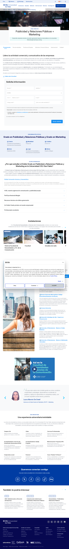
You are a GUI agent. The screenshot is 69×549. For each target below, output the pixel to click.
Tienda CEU (5, 531)
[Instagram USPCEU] (58, 521)
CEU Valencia (49, 529)
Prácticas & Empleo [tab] (28, 47)
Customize (33, 285)
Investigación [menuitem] (51, 5)
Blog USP (5, 529)
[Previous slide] (62, 228)
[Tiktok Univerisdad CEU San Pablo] (44, 479)
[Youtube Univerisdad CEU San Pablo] (38, 479)
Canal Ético (36, 534)
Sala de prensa (60, 537)
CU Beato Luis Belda (61, 531)
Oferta (9, 9)
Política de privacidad (13, 546)
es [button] (60, 1)
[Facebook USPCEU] (61, 521)
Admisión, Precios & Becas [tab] (42, 47)
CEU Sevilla (48, 532)
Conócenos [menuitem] (21, 5)
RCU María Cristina (61, 529)
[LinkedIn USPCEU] (51, 521)
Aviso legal (5, 546)
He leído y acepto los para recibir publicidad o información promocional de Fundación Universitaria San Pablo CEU (35, 113)
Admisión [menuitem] (32, 5)
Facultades (23, 536)
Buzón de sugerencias (8, 532)
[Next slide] (65, 228)
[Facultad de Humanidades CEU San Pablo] (34, 369)
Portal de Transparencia (8, 536)
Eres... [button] (4, 1)
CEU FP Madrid (49, 534)
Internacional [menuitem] (38, 5)
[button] (55, 2)
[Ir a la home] (10, 5)
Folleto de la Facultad (10, 76)
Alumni (35, 531)
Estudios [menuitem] (27, 5)
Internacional (24, 534)
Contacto (59, 535)
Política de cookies (23, 546)
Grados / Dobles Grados (26, 529)
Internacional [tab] (54, 47)
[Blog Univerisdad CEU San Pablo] (51, 479)
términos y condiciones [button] (22, 112)
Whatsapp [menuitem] (21, 1)
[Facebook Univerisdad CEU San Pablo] (31, 479)
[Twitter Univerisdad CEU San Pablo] (24, 479)
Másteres (23, 531)
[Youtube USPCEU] (64, 521)
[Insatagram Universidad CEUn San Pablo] (17, 479)
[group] (14, 502)
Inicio (4, 9)
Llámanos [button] (12, 1)
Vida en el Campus (38, 532)
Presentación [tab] (7, 47)
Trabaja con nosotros (7, 534)
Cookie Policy (53, 276)
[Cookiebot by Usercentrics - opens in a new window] (58, 262)
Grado (14, 9)
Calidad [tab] (62, 47)
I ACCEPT (54, 285)
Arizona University (46, 308)
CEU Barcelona (49, 531)
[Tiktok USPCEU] (55, 521)
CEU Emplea (37, 529)
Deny (15, 285)
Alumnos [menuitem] (45, 5)
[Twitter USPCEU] (48, 521)
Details (59, 281)
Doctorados (23, 532)
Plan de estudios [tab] (17, 47)
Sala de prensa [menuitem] (29, 1)
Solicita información (60, 5)
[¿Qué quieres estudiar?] (65, 1)
